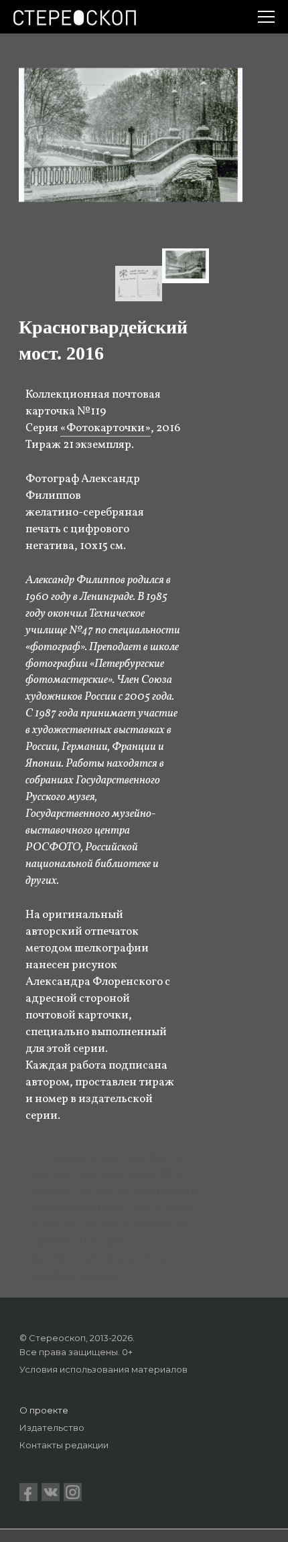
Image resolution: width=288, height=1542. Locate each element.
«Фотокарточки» (105, 428)
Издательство (51, 1427)
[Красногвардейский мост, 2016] (185, 265)
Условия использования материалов (103, 1369)
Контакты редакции (64, 1445)
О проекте (43, 1410)
